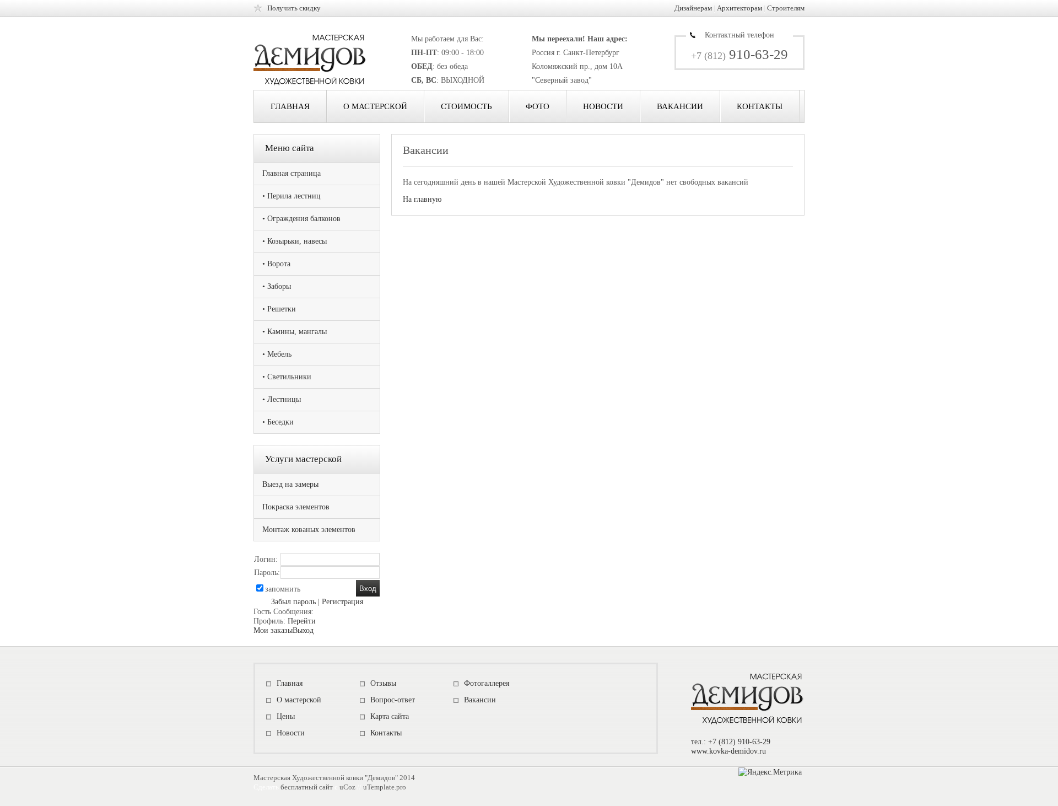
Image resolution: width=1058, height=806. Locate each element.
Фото (537, 106)
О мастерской (375, 106)
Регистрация (342, 602)
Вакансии (680, 106)
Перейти (302, 621)
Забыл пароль (293, 602)
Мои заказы (273, 630)
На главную (422, 199)
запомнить (282, 589)
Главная (290, 106)
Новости (603, 106)
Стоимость (466, 106)
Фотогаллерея (486, 683)
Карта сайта (389, 716)
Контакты (759, 106)
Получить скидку (294, 8)
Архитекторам (739, 8)
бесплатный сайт (306, 787)
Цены (286, 716)
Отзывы (383, 683)
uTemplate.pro (384, 787)
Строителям (786, 8)
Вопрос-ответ (392, 700)
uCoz (347, 787)
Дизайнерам (693, 8)
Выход (303, 630)
